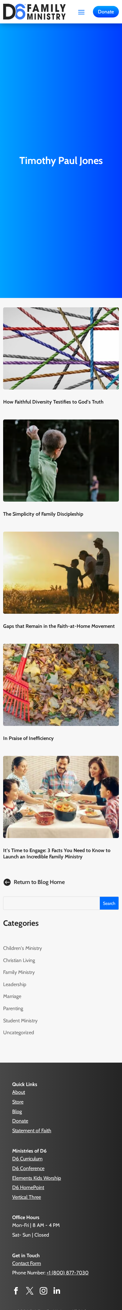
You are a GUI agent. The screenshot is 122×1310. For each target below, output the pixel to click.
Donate (106, 12)
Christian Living (19, 960)
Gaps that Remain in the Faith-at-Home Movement (59, 626)
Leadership (14, 984)
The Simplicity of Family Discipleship (43, 514)
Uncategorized (18, 1032)
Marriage (12, 996)
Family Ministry (19, 972)
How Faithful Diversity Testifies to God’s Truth (53, 402)
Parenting (13, 1008)
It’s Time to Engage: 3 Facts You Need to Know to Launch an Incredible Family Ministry (56, 853)
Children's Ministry (22, 948)
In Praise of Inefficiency (28, 738)
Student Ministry (20, 1021)
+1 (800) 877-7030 (68, 1273)
